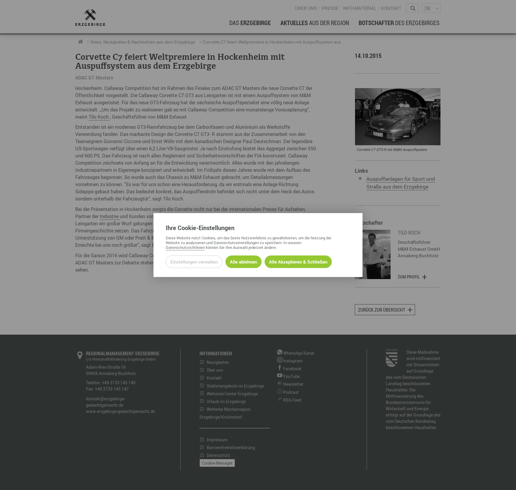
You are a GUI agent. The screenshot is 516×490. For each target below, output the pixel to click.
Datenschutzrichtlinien (185, 247)
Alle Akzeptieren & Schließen (298, 262)
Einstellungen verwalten (194, 262)
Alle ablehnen (243, 262)
